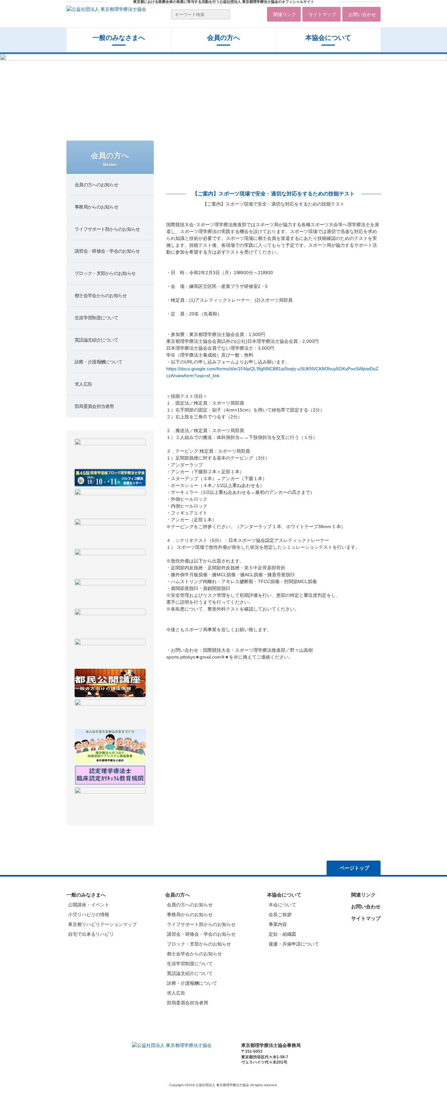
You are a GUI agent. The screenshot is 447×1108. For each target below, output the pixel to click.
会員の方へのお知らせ (190, 904)
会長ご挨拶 (280, 914)
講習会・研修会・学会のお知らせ (201, 934)
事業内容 (278, 924)
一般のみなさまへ (119, 37)
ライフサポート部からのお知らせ (201, 924)
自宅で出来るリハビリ (91, 934)
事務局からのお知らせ (190, 914)
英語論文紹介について (190, 973)
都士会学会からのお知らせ (194, 953)
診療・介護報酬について (192, 983)
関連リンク (284, 14)
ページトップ (354, 868)
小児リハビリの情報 (88, 914)
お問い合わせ (362, 14)
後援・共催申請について (294, 944)
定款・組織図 (282, 934)
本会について (282, 904)
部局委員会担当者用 (187, 1002)
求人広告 (176, 993)
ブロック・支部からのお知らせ (199, 944)
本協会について (328, 37)
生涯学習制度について (190, 963)
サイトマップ (322, 14)
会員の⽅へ (223, 37)
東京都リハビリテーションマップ (102, 924)
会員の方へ (177, 895)
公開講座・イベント (88, 904)
